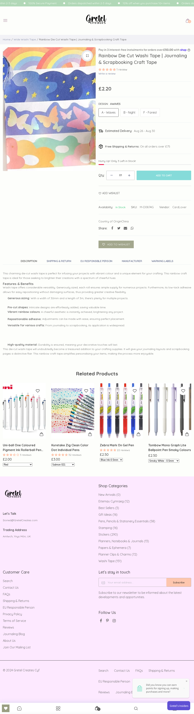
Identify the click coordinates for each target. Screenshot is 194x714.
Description (29, 261)
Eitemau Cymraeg (114, 501)
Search (8, 581)
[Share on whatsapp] (132, 228)
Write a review (107, 73)
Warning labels (162, 261)
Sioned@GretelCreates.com (20, 520)
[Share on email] (125, 228)
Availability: (106, 207)
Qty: (101, 175)
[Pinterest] (107, 620)
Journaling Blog (14, 634)
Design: (109, 104)
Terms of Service (14, 621)
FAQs (6, 594)
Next (92, 109)
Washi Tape (110, 561)
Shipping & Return (59, 261)
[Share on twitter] (119, 228)
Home (6, 39)
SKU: (134, 207)
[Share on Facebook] (112, 228)
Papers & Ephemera (115, 548)
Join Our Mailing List (17, 647)
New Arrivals (109, 495)
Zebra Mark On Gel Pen (68, 445)
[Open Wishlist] (5, 708)
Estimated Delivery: (118, 131)
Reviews (8, 627)
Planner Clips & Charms (118, 554)
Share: (103, 228)
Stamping (108, 528)
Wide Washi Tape (25, 39)
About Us (9, 641)
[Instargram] (114, 620)
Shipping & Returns (16, 601)
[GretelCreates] (96, 20)
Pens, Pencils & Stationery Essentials (127, 521)
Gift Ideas (108, 514)
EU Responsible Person (96, 261)
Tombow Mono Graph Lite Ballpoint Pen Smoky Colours (121, 447)
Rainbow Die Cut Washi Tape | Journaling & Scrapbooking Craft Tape (143, 59)
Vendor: (164, 207)
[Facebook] (101, 620)
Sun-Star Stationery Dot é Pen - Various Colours (167, 447)
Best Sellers (109, 508)
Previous (6, 109)
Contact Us (11, 587)
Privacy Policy (12, 614)
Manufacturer (132, 261)
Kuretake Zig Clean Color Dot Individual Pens (21, 447)
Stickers (108, 534)
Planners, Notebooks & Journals (124, 541)
